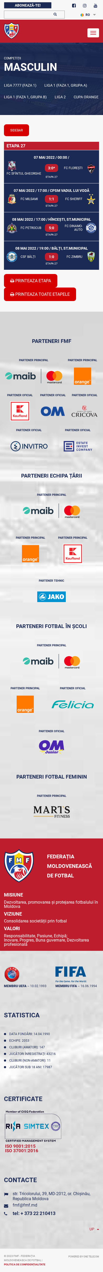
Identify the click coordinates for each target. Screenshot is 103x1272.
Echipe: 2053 (20, 1041)
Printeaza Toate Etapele (42, 294)
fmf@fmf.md (25, 1205)
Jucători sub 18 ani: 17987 (31, 1067)
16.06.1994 (89, 986)
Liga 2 (60, 97)
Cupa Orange (86, 97)
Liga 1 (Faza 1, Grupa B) (25, 97)
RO (88, 15)
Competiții (12, 58)
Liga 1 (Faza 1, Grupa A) (65, 85)
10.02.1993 (38, 986)
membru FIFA (66, 986)
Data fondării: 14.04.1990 (30, 1034)
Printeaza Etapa (32, 280)
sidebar (16, 130)
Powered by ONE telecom (83, 1256)
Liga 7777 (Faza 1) (20, 85)
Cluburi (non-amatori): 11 (30, 1060)
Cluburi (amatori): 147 (27, 1047)
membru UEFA (15, 986)
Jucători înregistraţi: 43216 (33, 1054)
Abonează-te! (28, 5)
